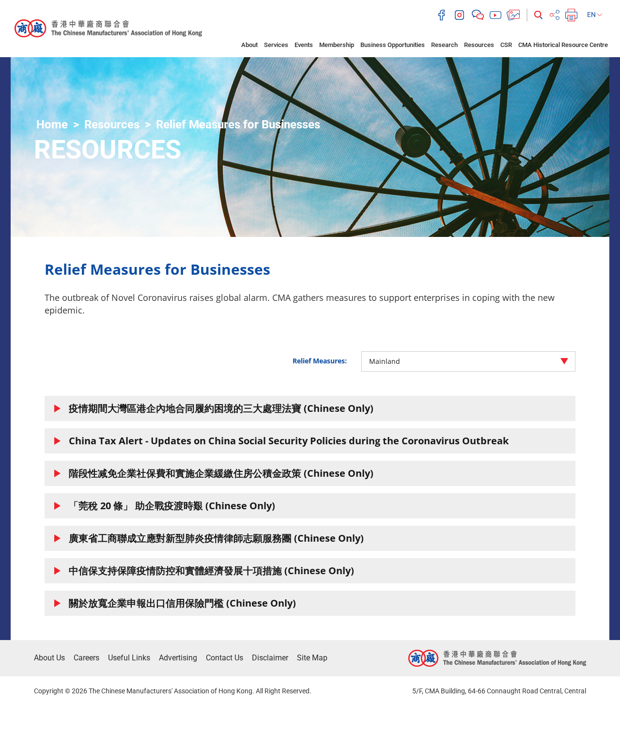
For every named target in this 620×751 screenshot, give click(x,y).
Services (276, 44)
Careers (86, 657)
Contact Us (224, 657)
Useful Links (129, 657)
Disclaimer (270, 657)
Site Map (312, 657)
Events (303, 44)
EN (592, 14)
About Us (49, 657)
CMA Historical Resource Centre (563, 44)
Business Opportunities (392, 44)
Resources (479, 44)
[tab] (310, 408)
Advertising (178, 657)
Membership (336, 44)
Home (52, 124)
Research (444, 44)
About (249, 44)
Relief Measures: (320, 360)
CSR (506, 44)
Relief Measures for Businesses (238, 124)
